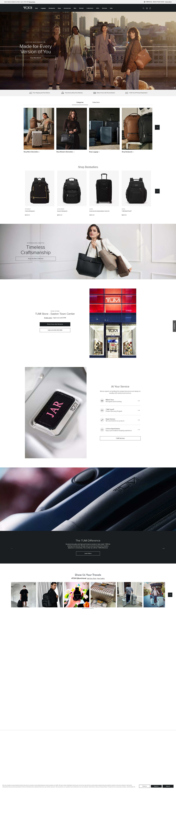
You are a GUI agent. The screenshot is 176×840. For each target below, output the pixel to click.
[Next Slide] (157, 191)
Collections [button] (90, 8)
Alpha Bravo (60, 209)
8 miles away (48, 318)
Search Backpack (62, 211)
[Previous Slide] (18, 191)
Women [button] (81, 8)
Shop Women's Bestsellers (64, 152)
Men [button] (75, 8)
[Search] (143, 8)
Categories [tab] (80, 102)
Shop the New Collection (35, 258)
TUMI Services (120, 438)
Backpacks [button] (52, 8)
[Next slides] (157, 127)
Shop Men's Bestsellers (31, 152)
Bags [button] (59, 8)
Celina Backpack (30, 211)
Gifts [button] (97, 8)
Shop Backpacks (127, 152)
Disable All (156, 786)
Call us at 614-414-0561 (55, 330)
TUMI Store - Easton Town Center (155, 1)
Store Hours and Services (55, 324)
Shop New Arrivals (35, 58)
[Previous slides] (18, 127)
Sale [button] (111, 8)
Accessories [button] (67, 8)
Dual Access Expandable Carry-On (99, 211)
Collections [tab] (96, 102)
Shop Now (32, 2)
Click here (91, 787)
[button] (147, 8)
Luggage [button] (43, 8)
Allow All (168, 786)
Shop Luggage (93, 152)
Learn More (88, 553)
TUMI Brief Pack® (126, 211)
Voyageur (27, 209)
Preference (144, 786)
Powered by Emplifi (88, 608)
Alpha (91, 209)
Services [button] (104, 8)
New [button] (36, 8)
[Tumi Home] (27, 7)
